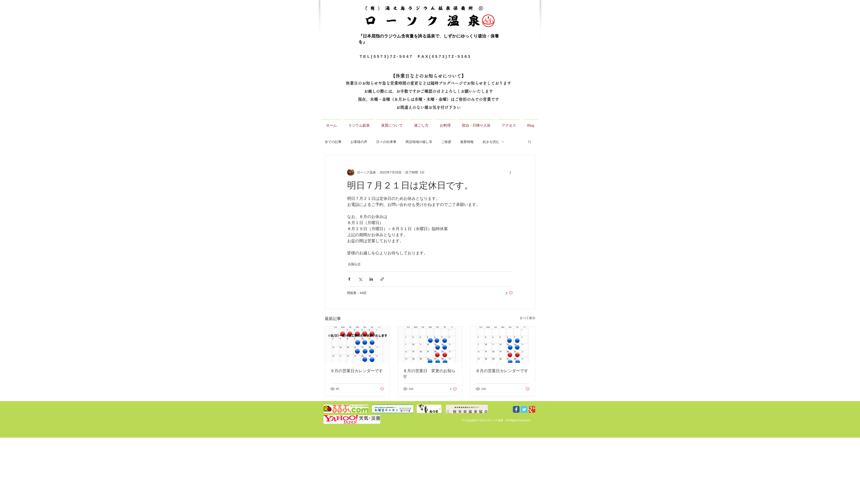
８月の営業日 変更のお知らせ (429, 373)
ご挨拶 (446, 142)
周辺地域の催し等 (418, 142)
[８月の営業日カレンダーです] (502, 344)
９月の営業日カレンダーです (356, 371)
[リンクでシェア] (382, 279)
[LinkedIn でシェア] (371, 279)
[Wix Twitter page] (524, 409)
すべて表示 (527, 318)
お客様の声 (358, 142)
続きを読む (491, 142)
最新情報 (467, 142)
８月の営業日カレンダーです (502, 371)
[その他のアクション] (510, 172)
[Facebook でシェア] (349, 279)
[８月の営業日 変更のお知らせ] (430, 344)
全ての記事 (333, 142)
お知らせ (354, 264)
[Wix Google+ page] (532, 409)
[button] (529, 141)
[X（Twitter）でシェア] (360, 279)
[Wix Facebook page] (516, 409)
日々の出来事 (386, 142)
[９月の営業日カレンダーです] (357, 344)
